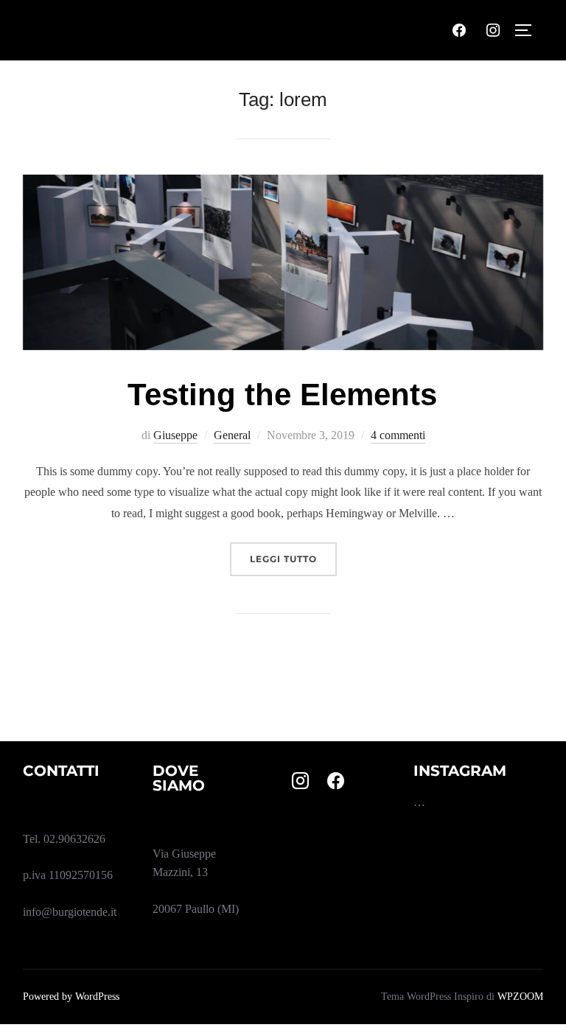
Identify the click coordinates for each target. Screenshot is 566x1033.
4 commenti (398, 435)
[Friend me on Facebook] (336, 781)
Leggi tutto (293, 558)
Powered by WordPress (71, 996)
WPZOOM (520, 996)
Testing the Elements (282, 394)
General (232, 435)
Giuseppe (175, 435)
